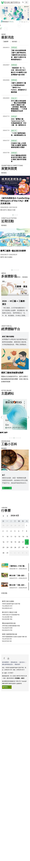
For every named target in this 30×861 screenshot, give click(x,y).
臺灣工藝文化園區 (8, 601)
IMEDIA (18, 277)
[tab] (5, 41)
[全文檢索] (23, 2)
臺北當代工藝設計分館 (10, 612)
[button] (19, 25)
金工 (3, 475)
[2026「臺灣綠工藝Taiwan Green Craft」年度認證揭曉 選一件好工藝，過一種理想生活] (15, 113)
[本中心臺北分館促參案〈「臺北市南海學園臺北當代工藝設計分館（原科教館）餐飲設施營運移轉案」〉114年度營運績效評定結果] (15, 95)
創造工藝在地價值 (8, 336)
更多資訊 (14, 41)
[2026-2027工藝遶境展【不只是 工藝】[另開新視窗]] (15, 14)
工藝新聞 (5, 41)
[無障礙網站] (7, 687)
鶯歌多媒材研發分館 (9, 623)
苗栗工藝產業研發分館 (10, 634)
